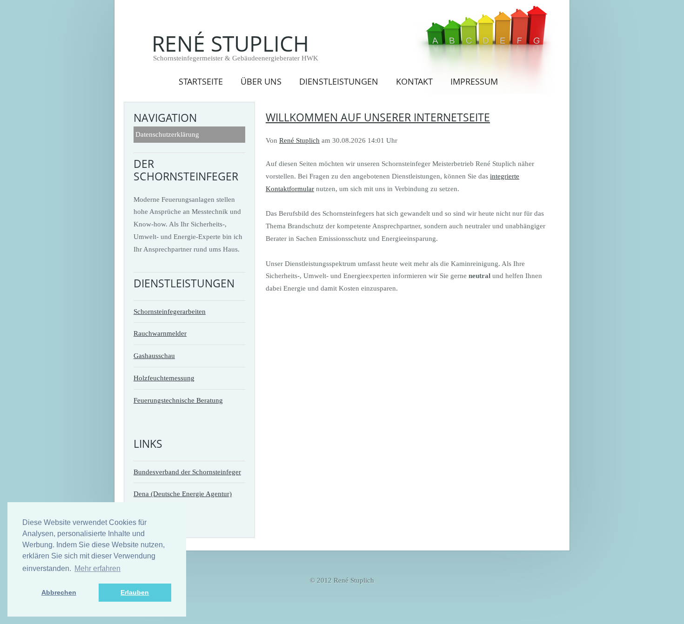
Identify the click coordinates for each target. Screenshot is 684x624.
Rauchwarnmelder (160, 333)
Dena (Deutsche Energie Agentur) (183, 494)
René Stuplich (230, 43)
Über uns (261, 81)
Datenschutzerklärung (167, 134)
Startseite (201, 81)
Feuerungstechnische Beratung (178, 400)
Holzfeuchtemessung (164, 378)
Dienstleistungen (338, 81)
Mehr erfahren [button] (97, 568)
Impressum (474, 81)
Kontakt (414, 81)
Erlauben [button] (135, 592)
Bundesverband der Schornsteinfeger (187, 472)
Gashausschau (154, 355)
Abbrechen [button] (58, 592)
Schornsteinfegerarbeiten (170, 311)
